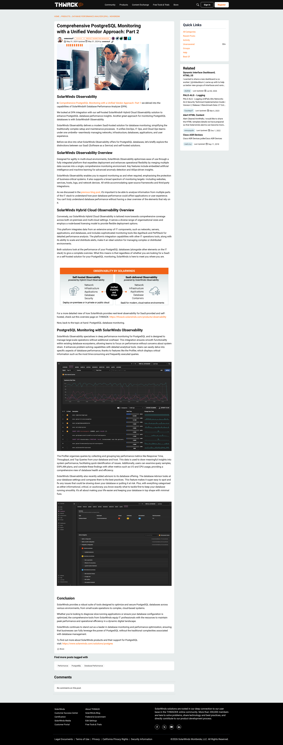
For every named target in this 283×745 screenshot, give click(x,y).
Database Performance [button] (93, 666)
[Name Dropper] (113, 38)
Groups (186, 48)
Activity (186, 40)
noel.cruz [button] (188, 144)
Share (60, 649)
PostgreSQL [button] (76, 666)
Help (185, 52)
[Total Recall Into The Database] (125, 38)
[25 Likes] (121, 38)
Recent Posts (189, 36)
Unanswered (204, 44)
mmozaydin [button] (189, 130)
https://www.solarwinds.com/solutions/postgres (87, 643)
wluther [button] (187, 91)
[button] (60, 40)
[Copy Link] (112, 41)
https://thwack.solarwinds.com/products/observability (138, 316)
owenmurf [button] (68, 38)
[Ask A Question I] (129, 38)
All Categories (189, 32)
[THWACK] (69, 5)
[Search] (197, 4)
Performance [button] (63, 666)
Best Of (186, 56)
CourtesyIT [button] (188, 111)
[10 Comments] (117, 38)
